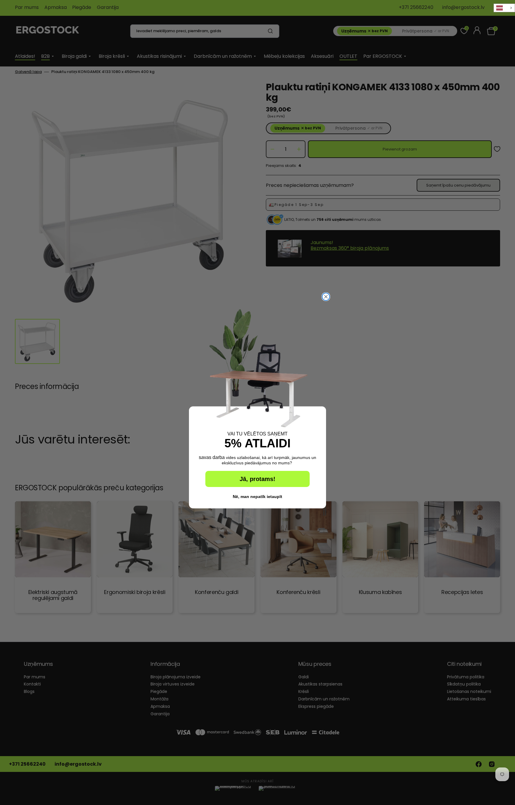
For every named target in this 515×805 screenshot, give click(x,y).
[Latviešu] (504, 8)
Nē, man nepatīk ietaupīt (257, 496)
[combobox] (504, 8)
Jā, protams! (257, 479)
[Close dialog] (326, 296)
